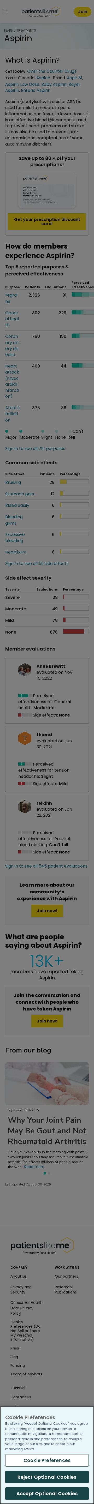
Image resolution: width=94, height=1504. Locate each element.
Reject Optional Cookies (46, 1477)
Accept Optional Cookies (47, 1493)
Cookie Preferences (47, 1460)
